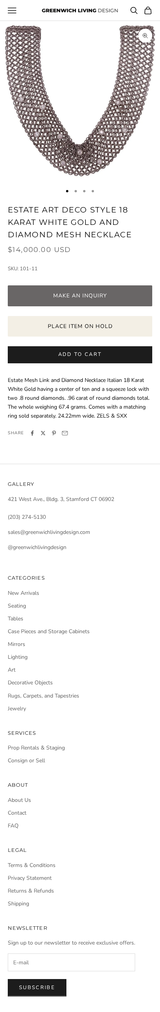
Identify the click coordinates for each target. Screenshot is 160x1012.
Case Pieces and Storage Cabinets (49, 631)
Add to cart (80, 354)
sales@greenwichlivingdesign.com (49, 532)
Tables (15, 618)
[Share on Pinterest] (54, 433)
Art (12, 670)
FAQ (13, 825)
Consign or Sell (26, 760)
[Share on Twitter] (43, 433)
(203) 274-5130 (27, 517)
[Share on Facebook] (32, 433)
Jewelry (17, 708)
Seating (17, 606)
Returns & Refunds (31, 891)
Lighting (18, 657)
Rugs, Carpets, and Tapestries (43, 695)
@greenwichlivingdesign (37, 547)
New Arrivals (23, 593)
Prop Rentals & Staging (36, 747)
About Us (19, 800)
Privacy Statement (30, 878)
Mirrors (16, 644)
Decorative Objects (30, 682)
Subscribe (37, 987)
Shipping (18, 903)
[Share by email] (65, 433)
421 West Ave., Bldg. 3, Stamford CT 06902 (61, 499)
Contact (17, 813)
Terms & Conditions (32, 865)
